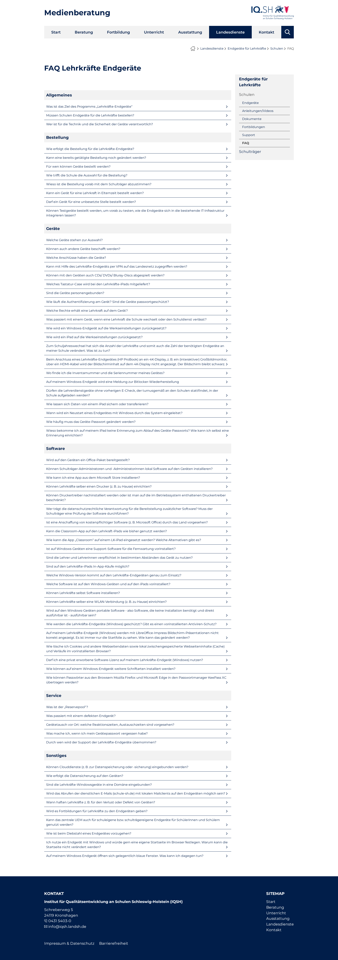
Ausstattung (190, 32)
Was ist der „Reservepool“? (67, 707)
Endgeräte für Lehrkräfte (247, 48)
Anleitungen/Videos (257, 111)
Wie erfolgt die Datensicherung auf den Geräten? (84, 776)
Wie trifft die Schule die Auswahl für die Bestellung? (86, 175)
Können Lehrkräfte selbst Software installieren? (83, 593)
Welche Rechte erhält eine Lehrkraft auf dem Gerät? (87, 310)
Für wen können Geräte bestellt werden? (78, 166)
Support (248, 135)
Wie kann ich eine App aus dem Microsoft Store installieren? (93, 478)
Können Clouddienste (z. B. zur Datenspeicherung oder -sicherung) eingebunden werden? (117, 767)
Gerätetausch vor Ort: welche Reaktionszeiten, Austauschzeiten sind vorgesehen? (110, 725)
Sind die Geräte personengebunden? (75, 293)
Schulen (276, 48)
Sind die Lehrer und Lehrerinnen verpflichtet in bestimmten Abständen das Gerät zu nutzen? (119, 557)
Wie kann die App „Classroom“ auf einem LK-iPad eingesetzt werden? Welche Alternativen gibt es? (123, 540)
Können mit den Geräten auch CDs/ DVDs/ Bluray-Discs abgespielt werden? (105, 275)
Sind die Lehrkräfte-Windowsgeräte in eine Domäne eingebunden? (99, 785)
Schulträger (250, 151)
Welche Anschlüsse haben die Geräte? (76, 258)
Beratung (84, 32)
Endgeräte (250, 103)
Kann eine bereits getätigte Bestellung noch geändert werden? (96, 158)
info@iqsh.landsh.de (67, 926)
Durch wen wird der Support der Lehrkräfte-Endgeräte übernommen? (101, 742)
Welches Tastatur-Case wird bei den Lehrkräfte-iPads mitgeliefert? (98, 284)
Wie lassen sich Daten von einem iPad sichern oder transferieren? (97, 404)
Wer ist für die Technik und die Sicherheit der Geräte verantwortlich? (99, 124)
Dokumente (252, 119)
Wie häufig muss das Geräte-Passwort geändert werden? (91, 422)
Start (56, 32)
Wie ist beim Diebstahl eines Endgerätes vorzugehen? (88, 833)
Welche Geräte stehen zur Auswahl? (74, 240)
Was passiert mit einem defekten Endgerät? (81, 716)
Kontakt (266, 32)
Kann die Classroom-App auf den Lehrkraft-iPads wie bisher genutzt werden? (106, 531)
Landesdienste (230, 32)
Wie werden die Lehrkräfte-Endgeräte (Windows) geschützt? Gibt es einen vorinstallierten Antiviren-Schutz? (131, 624)
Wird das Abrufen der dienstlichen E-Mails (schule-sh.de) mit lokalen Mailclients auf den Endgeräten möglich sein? (135, 793)
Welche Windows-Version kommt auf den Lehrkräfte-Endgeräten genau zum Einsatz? (113, 575)
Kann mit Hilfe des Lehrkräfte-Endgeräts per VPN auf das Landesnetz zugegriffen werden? (116, 266)
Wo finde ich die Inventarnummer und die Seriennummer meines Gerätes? (105, 373)
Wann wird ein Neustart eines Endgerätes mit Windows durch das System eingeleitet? (114, 413)
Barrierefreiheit (113, 943)
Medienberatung (77, 12)
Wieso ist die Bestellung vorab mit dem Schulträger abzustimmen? (98, 184)
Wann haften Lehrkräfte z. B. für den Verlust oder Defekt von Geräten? (100, 802)
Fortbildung (118, 32)
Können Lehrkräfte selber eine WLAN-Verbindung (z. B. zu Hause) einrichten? (106, 602)
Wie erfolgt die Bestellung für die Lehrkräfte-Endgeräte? (90, 149)
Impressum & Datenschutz (69, 943)
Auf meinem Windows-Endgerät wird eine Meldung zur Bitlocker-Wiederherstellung (112, 382)
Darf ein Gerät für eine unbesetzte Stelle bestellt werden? (91, 202)
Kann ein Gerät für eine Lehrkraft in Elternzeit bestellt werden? (95, 193)
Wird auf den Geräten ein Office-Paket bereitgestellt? (88, 460)
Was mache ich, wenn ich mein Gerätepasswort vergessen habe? (97, 733)
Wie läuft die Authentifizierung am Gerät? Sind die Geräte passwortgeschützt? (107, 302)
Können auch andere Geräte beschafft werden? (83, 249)
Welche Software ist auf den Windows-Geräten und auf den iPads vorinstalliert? (108, 584)
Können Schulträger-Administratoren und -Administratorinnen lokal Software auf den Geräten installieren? (129, 469)
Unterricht (154, 32)
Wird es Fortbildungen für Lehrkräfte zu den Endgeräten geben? (96, 811)
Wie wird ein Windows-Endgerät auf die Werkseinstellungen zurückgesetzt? (106, 328)
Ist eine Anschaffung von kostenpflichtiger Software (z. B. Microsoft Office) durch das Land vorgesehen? (127, 522)
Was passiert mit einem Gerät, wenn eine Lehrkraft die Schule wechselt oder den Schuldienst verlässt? (126, 319)
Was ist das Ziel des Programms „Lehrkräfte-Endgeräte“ (89, 106)
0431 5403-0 (59, 920)
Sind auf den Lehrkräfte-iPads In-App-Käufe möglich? (87, 566)
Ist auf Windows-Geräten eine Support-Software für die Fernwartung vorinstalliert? (111, 549)
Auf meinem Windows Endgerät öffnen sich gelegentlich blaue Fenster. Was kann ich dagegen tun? (124, 856)
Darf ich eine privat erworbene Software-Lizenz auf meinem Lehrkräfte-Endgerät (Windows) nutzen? (124, 660)
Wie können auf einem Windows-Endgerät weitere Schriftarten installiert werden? (110, 669)
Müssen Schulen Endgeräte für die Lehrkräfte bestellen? (90, 115)
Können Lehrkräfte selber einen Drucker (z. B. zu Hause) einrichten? (99, 486)
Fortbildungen (253, 127)
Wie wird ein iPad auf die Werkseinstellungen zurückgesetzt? (94, 337)
